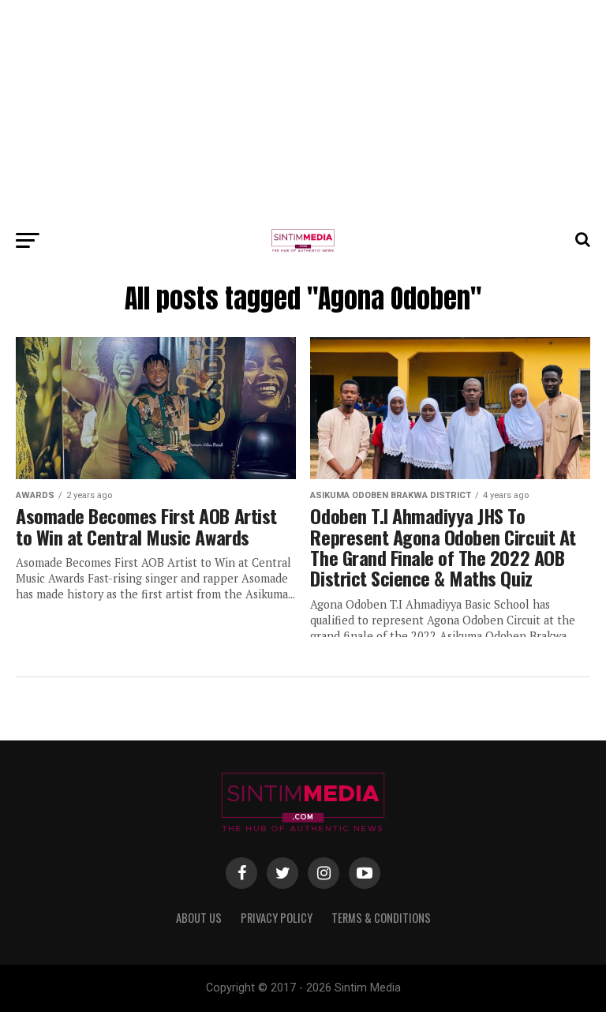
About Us (199, 917)
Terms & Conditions (381, 917)
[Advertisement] (303, 110)
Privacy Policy (276, 917)
